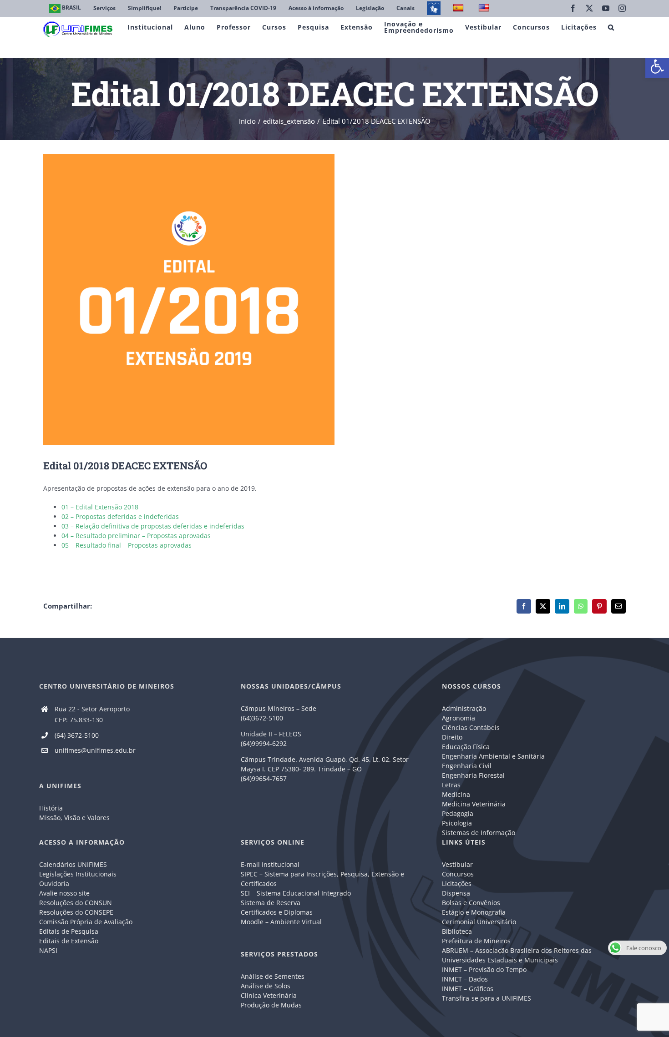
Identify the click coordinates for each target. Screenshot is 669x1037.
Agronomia (458, 718)
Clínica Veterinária (269, 995)
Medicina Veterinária (474, 804)
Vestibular (457, 864)
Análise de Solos (265, 986)
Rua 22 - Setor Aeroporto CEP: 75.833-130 (92, 714)
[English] (484, 8)
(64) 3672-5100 (77, 735)
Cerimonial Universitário (479, 921)
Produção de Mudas (271, 1005)
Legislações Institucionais (78, 874)
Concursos (458, 874)
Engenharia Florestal (473, 775)
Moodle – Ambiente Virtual (281, 921)
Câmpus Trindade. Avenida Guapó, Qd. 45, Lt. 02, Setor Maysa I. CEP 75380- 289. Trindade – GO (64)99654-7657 (325, 769)
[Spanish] (459, 8)
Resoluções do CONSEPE (76, 912)
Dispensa (456, 893)
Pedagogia (457, 813)
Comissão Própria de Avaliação (85, 921)
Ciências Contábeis (471, 727)
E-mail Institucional (270, 864)
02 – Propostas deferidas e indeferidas (120, 516)
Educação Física (466, 746)
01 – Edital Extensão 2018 (99, 507)
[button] (657, 66)
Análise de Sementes (272, 976)
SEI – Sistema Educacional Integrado (296, 893)
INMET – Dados (465, 979)
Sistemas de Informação (478, 832)
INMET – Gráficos (467, 988)
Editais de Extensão (68, 940)
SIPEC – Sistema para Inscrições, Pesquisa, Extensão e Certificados (322, 879)
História (51, 808)
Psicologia (457, 823)
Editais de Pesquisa (68, 931)
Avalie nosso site (64, 893)
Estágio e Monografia (474, 912)
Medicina (456, 794)
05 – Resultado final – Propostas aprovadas (126, 545)
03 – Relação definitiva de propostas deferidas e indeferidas (152, 526)
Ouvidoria (54, 883)
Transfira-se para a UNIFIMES (486, 998)
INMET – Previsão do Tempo (484, 969)
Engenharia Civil (467, 765)
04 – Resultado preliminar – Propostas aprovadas (136, 535)
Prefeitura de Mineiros (476, 940)
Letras (451, 784)
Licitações (456, 883)
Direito (452, 737)
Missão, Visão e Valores (74, 817)
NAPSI (49, 950)
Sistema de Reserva (270, 902)
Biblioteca (457, 931)
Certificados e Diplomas (277, 912)
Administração (464, 708)
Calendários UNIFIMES (73, 864)
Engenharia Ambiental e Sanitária (493, 756)
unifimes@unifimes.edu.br (95, 750)
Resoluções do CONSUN (75, 902)
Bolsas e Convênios (471, 902)
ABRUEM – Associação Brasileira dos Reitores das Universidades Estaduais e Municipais (517, 955)
